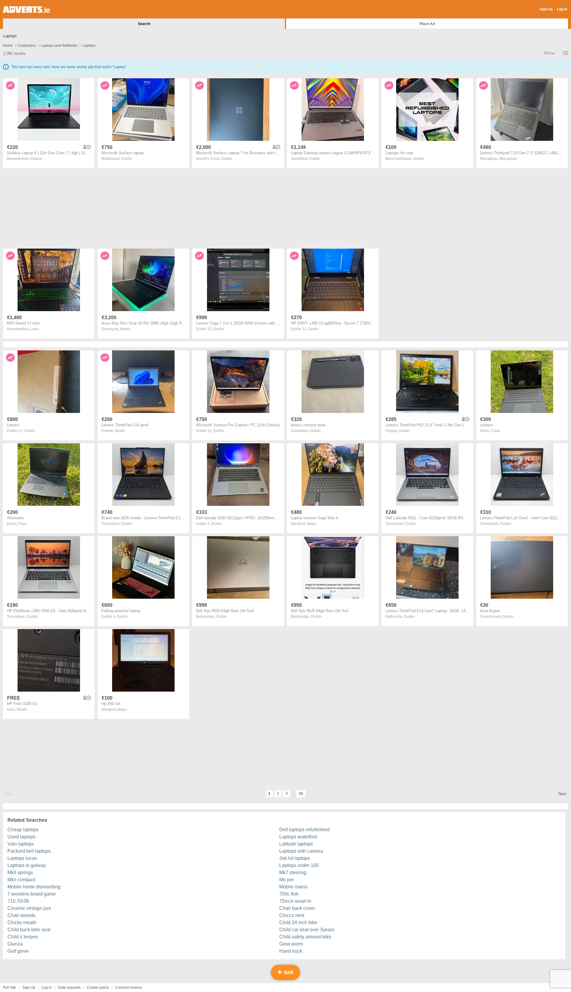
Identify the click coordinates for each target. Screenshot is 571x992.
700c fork (289, 893)
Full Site (9, 987)
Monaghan (508, 159)
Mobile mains (293, 886)
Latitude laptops (296, 843)
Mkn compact (21, 879)
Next (563, 794)
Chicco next (291, 915)
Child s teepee (22, 936)
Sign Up (546, 9)
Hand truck (290, 951)
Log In (562, 9)
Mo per (286, 879)
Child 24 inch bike (298, 922)
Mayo (311, 524)
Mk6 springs (20, 872)
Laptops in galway (26, 865)
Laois (34, 329)
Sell (287, 972)
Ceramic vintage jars (29, 908)
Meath (125, 329)
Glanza (15, 943)
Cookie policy (98, 987)
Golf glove (18, 951)
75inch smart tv (295, 901)
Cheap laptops (22, 829)
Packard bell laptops (29, 851)
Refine (549, 53)
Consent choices (128, 987)
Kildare (36, 159)
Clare (495, 431)
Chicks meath (21, 922)
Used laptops (21, 836)
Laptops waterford (298, 836)
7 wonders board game (31, 893)
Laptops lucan (22, 858)
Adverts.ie (26, 9)
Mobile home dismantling (33, 886)
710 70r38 (18, 901)
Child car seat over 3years (306, 929)
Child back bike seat (28, 929)
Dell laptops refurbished (304, 829)
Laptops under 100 (299, 865)
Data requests (69, 987)
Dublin (126, 159)
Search (144, 24)
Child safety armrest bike (305, 936)
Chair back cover (297, 908)
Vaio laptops (20, 843)
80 (301, 793)
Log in (47, 987)
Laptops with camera (301, 851)
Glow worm (291, 943)
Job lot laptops (294, 858)
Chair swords (21, 915)
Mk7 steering (292, 872)
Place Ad (427, 24)
